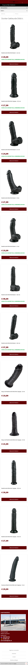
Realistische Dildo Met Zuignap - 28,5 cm (11, 488)
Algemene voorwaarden (14, 650)
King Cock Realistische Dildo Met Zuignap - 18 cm (13, 391)
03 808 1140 (6, 639)
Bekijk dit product (14, 64)
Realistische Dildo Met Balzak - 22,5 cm (10, 53)
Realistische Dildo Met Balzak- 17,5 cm (10, 149)
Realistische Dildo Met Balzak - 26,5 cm (10, 343)
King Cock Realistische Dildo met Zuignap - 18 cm (13, 440)
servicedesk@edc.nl (6, 640)
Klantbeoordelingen (14, 660)
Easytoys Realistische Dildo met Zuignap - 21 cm (12, 585)
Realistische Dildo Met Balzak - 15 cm (10, 246)
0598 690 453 (6, 637)
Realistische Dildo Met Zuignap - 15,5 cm (11, 101)
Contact (14, 656)
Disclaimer (14, 653)
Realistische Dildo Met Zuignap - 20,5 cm (11, 536)
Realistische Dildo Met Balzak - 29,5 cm (10, 294)
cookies (15, 663)
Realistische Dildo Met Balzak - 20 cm (10, 198)
